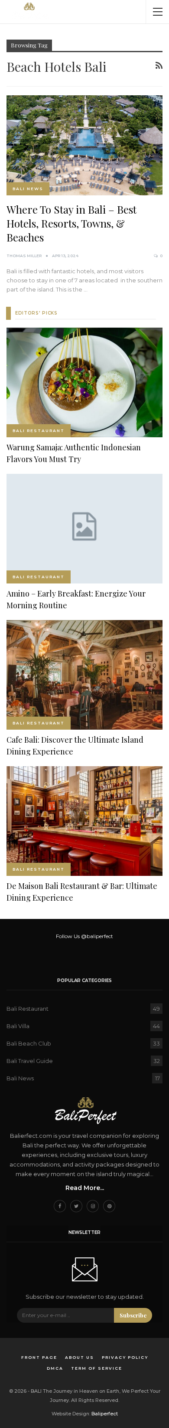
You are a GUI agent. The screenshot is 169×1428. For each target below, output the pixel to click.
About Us (79, 1357)
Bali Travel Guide (29, 1060)
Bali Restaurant (39, 430)
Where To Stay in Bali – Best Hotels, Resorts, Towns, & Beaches (71, 223)
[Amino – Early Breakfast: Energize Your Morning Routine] (84, 528)
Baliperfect (104, 1414)
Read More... (84, 1188)
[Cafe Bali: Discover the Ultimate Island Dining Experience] (84, 675)
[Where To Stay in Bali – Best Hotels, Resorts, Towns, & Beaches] (84, 145)
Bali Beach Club (28, 1043)
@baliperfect (97, 936)
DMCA (55, 1368)
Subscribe (133, 1315)
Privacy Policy (125, 1357)
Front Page (39, 1357)
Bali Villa (17, 1025)
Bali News (28, 188)
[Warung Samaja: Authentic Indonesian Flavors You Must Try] (84, 382)
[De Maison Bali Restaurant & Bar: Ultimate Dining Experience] (84, 821)
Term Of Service (96, 1368)
